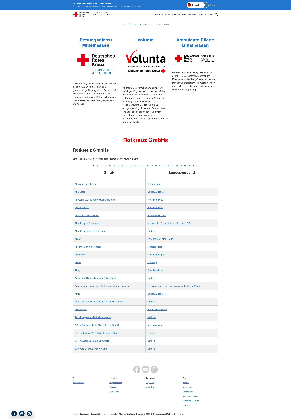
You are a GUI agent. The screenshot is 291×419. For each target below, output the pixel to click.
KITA (174, 14)
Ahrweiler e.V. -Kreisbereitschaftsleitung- (95, 199)
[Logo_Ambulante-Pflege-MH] (195, 58)
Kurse (167, 14)
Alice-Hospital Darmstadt (87, 223)
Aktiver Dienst (82, 207)
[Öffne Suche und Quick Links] (216, 14)
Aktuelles (150, 387)
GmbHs (151, 231)
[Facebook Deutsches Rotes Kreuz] (136, 369)
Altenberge (80, 254)
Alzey (77, 270)
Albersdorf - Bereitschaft (87, 215)
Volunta (145, 39)
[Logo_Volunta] (145, 63)
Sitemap (186, 405)
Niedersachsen (154, 246)
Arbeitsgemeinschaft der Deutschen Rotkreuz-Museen (102, 285)
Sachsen (151, 317)
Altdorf (78, 238)
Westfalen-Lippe (155, 254)
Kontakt (186, 382)
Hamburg (152, 262)
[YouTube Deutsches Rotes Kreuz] (145, 369)
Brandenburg (154, 184)
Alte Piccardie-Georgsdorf (88, 246)
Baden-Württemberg (157, 309)
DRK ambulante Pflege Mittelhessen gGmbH (97, 333)
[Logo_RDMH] (96, 63)
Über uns (202, 14)
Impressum (187, 387)
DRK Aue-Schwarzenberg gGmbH (92, 348)
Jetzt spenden (78, 382)
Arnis (77, 293)
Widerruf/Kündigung (191, 400)
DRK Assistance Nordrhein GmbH (92, 340)
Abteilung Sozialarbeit (85, 184)
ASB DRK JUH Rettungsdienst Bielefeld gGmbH (99, 301)
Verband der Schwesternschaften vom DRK (169, 223)
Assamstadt (81, 309)
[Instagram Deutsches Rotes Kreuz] (154, 369)
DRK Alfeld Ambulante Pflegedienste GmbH (97, 325)
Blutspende (114, 391)
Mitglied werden (115, 382)
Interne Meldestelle (190, 396)
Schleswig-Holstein (156, 191)
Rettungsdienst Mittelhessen (96, 42)
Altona (78, 262)
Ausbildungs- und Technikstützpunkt (93, 317)
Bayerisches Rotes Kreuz (160, 238)
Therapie (182, 14)
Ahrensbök (80, 191)
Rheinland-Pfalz (155, 199)
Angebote (159, 14)
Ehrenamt (192, 14)
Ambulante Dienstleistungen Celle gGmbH (96, 278)
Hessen (151, 333)
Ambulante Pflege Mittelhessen (195, 42)
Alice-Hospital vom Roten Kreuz (91, 231)
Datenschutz (188, 391)
